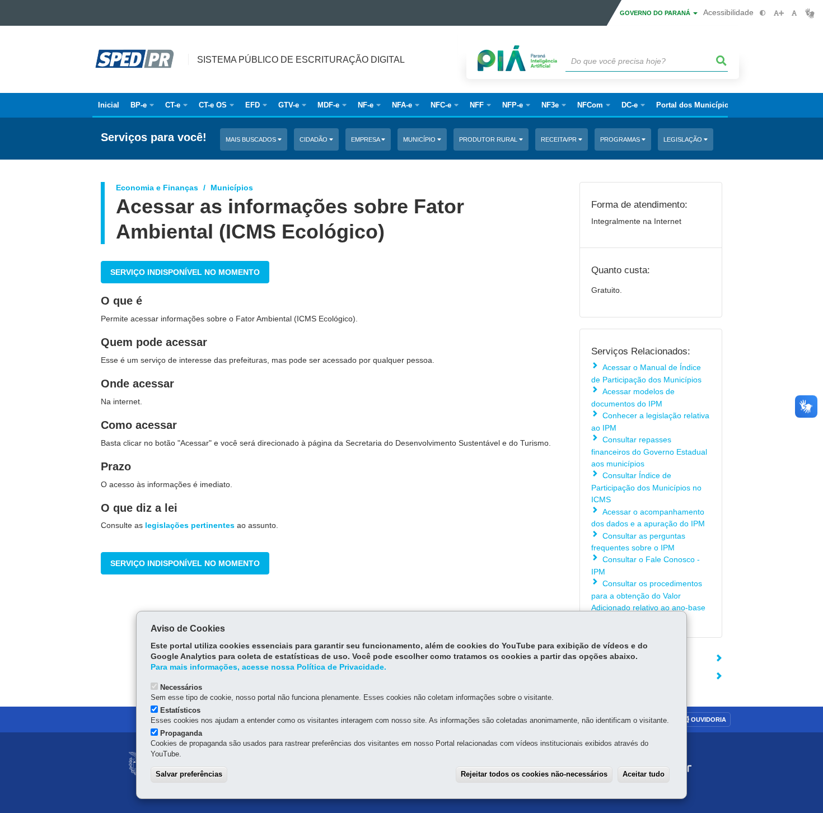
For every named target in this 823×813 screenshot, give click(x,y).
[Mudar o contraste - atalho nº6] (762, 13)
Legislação (683, 139)
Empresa (366, 139)
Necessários (181, 687)
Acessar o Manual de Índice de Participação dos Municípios (646, 373)
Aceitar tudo (644, 774)
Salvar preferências (189, 774)
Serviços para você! (154, 137)
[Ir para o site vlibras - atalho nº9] (809, 13)
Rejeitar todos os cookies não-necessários (534, 774)
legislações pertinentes (190, 525)
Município (420, 139)
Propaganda (181, 733)
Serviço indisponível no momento (185, 272)
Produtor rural (489, 139)
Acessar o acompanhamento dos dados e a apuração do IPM (648, 517)
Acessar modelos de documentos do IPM (633, 397)
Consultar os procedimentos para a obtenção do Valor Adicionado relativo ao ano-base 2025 (648, 601)
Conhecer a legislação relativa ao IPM (650, 421)
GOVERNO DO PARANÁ (656, 13)
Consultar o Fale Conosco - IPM (645, 565)
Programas (621, 139)
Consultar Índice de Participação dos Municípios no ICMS (646, 487)
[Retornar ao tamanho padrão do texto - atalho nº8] (794, 13)
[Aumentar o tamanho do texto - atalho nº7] (778, 13)
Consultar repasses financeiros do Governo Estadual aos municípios (649, 451)
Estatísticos (180, 710)
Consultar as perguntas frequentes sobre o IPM (638, 541)
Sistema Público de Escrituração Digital (301, 59)
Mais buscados (252, 139)
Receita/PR (559, 139)
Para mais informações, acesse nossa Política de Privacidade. (268, 667)
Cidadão (314, 139)
